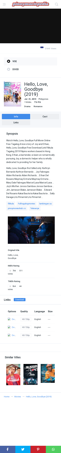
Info (16, 116)
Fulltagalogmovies (26, 203)
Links (16, 122)
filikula (11, 203)
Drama (27, 106)
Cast (45, 116)
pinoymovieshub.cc (17, 208)
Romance (38, 106)
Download (19, 300)
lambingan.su (45, 203)
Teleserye (34, 208)
